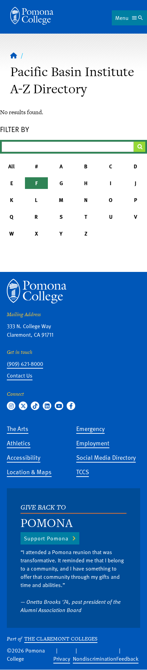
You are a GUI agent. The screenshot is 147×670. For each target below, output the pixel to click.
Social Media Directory (106, 457)
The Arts (17, 428)
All (11, 166)
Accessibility (23, 457)
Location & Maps (29, 471)
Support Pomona (46, 538)
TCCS (82, 471)
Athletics (18, 442)
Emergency (90, 428)
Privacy (61, 659)
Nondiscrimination (94, 659)
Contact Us (19, 375)
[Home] (31, 16)
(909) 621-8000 (25, 364)
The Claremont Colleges (60, 638)
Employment (92, 442)
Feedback (127, 659)
